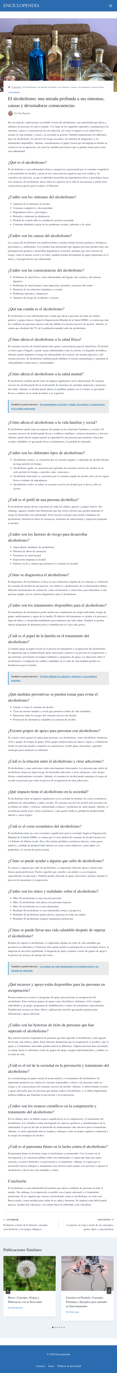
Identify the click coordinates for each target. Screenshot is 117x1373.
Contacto (40, 1366)
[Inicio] (9, 87)
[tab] (53, 1327)
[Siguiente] (109, 1290)
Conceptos (14, 92)
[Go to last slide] (8, 1290)
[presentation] (29, 1273)
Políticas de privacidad (69, 1366)
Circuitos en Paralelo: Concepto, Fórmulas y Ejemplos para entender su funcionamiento (86, 1302)
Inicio (51, 1366)
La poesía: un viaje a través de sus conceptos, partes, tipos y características (90, 1224)
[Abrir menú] (111, 5)
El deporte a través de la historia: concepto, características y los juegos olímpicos (25, 1224)
